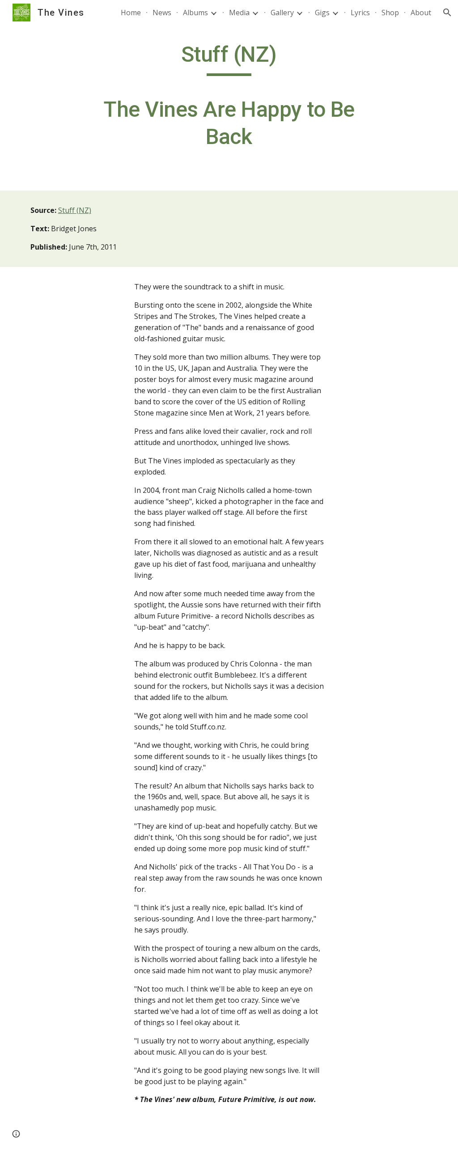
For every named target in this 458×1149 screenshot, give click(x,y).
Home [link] (131, 12)
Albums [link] (195, 12)
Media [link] (239, 12)
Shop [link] (390, 12)
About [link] (421, 12)
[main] (229, 100)
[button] (447, 12)
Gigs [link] (322, 12)
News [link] (162, 12)
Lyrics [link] (360, 12)
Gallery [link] (282, 12)
